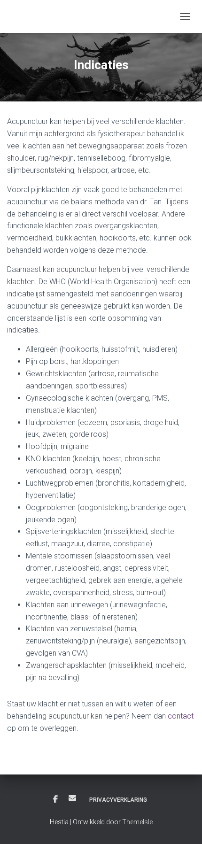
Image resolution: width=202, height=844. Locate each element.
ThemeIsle (137, 822)
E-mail (72, 798)
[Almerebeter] (40, 16)
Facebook (55, 799)
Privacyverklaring (118, 800)
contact (181, 716)
